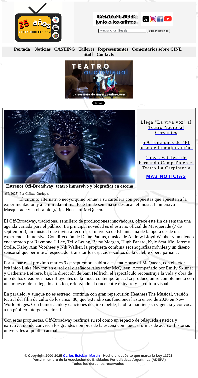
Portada (22, 49)
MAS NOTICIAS (166, 176)
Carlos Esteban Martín (81, 356)
